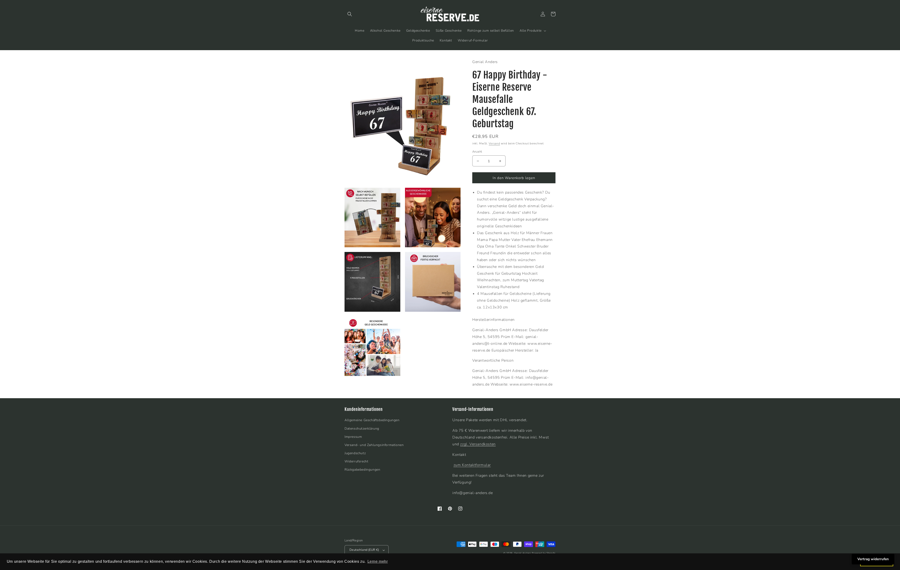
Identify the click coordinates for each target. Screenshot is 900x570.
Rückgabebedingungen (362, 469)
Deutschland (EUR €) (364, 550)
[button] (350, 14)
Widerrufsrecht (356, 461)
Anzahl (477, 152)
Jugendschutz (355, 453)
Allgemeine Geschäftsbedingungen (372, 420)
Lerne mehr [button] (378, 561)
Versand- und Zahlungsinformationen (374, 445)
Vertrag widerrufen (873, 559)
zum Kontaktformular (472, 465)
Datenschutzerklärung (362, 428)
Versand (494, 143)
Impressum (353, 437)
